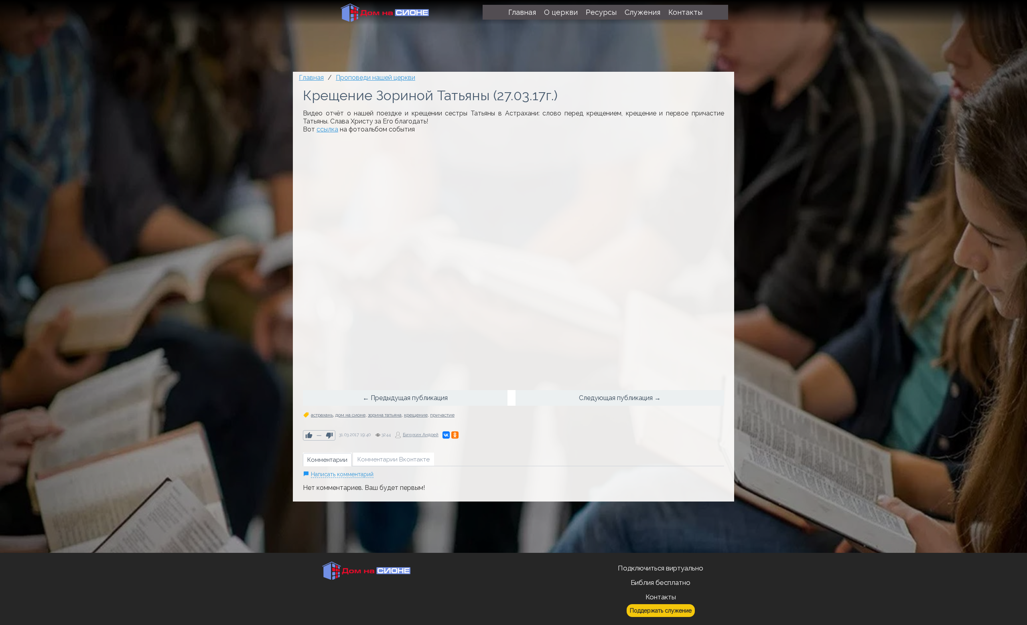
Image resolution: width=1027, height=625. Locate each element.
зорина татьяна (385, 415)
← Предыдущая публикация (405, 398)
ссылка (327, 129)
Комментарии (327, 459)
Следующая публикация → (620, 398)
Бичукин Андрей (420, 434)
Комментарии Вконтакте (393, 459)
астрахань (322, 415)
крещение (416, 415)
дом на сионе (350, 415)
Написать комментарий (342, 474)
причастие (442, 415)
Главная (311, 77)
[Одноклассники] (455, 435)
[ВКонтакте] (446, 435)
